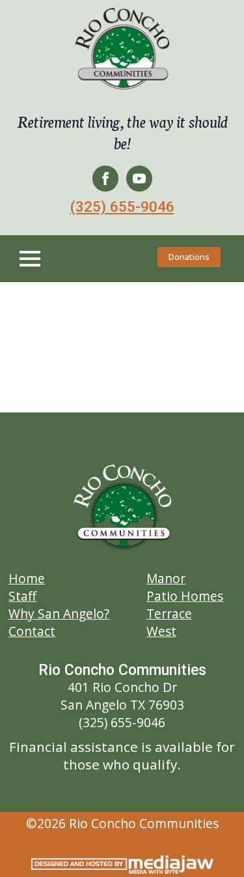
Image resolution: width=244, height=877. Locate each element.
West (161, 631)
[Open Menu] (30, 258)
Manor (165, 578)
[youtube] (139, 178)
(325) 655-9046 (122, 206)
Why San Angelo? (58, 613)
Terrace (169, 613)
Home (26, 578)
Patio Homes (184, 596)
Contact (31, 631)
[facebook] (105, 178)
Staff (22, 596)
